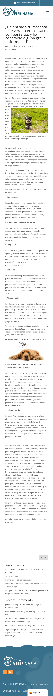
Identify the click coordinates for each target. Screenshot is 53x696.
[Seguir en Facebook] (5, 672)
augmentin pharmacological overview (20, 629)
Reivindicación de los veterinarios (18, 580)
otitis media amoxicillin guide (16, 611)
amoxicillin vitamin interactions (17, 618)
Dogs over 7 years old (36, 625)
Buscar (43, 557)
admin (11, 46)
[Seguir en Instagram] (10, 672)
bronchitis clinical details (14, 625)
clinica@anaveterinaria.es (27, 2)
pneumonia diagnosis (13, 604)
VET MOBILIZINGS (12, 576)
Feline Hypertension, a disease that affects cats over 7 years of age (24, 632)
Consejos (30, 46)
